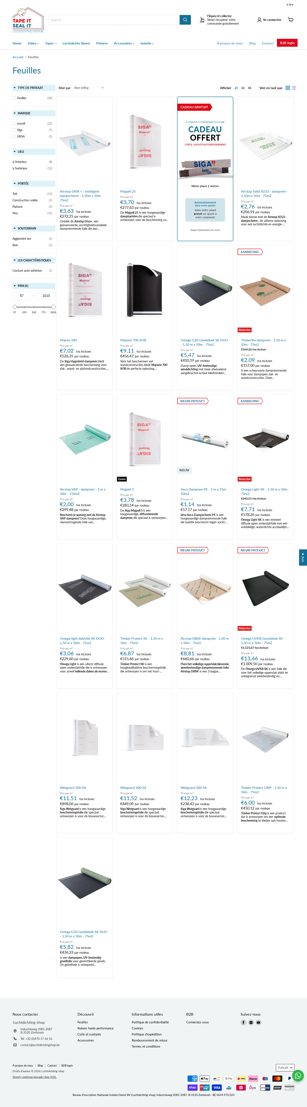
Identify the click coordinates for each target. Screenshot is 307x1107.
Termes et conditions (146, 1046)
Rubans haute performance (95, 1028)
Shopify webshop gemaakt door (35, 1077)
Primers (102, 43)
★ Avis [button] (303, 557)
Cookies (137, 1028)
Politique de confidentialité (150, 1022)
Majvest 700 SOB (133, 340)
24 (236, 88)
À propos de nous (230, 43)
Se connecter (272, 19)
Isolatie (146, 43)
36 (243, 88)
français (283, 1067)
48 (249, 88)
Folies (32, 43)
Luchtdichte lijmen (76, 43)
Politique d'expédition (147, 1034)
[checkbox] (34, 98)
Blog (252, 43)
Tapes (50, 43)
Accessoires (123, 43)
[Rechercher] (185, 20)
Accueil (18, 57)
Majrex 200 (68, 340)
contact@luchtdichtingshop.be (40, 1045)
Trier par (64, 88)
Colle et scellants (89, 1034)
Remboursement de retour (149, 1040)
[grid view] (288, 88)
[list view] (294, 88)
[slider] (15, 307)
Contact (268, 43)
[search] (114, 20)
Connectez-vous (197, 1022)
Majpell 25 (128, 191)
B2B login (287, 43)
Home (17, 43)
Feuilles (82, 1022)
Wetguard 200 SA (73, 787)
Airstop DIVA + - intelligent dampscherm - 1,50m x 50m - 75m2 (81, 195)
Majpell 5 (127, 489)
